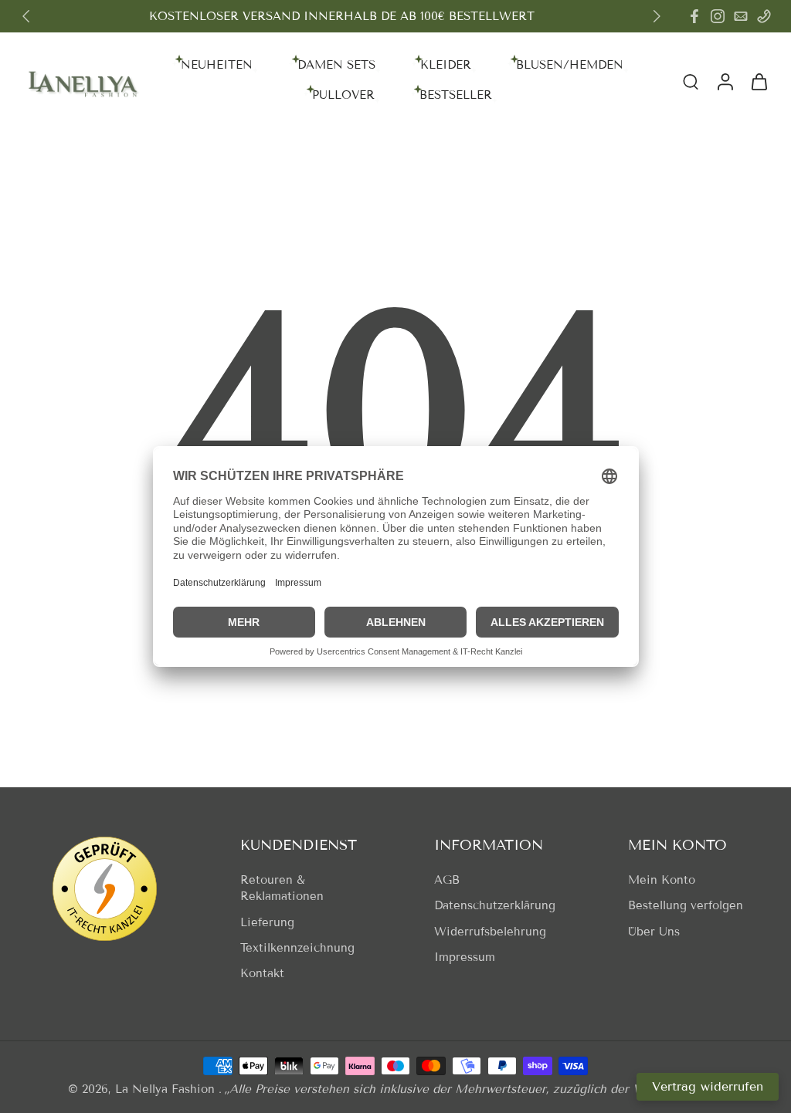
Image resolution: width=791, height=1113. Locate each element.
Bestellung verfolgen (685, 905)
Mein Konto (661, 880)
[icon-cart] (759, 81)
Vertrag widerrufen (707, 1086)
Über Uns (654, 932)
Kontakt (262, 973)
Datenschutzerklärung (494, 905)
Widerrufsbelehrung (490, 932)
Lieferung (267, 922)
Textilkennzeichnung (297, 948)
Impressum (464, 957)
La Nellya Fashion (167, 1089)
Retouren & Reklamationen (282, 888)
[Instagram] (717, 16)
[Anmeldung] (725, 81)
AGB (447, 880)
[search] (691, 81)
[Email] (740, 16)
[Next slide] (656, 16)
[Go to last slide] (26, 16)
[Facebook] (694, 16)
